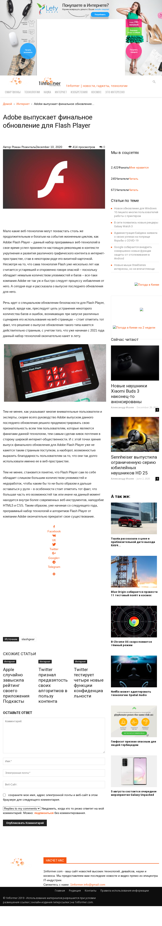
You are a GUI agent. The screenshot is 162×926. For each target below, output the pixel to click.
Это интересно (115, 92)
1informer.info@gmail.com (87, 884)
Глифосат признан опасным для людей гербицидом (133, 743)
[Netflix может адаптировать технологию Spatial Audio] (135, 671)
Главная (60, 890)
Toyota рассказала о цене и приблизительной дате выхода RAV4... (133, 542)
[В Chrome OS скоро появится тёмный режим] (135, 621)
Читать (133, 178)
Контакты (90, 890)
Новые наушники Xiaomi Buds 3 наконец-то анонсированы (129, 393)
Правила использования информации (124, 890)
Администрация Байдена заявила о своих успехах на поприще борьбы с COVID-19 (135, 236)
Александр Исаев (122, 407)
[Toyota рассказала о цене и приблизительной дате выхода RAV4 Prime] (135, 518)
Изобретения (79, 92)
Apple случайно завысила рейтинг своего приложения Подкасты (16, 685)
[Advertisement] (54, 216)
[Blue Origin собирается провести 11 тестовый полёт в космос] (135, 572)
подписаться (44, 813)
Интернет (61, 92)
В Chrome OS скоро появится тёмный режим (131, 643)
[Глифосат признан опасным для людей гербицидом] (135, 721)
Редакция (75, 890)
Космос (96, 92)
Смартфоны (12, 92)
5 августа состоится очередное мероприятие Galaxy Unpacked (134, 793)
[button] (154, 82)
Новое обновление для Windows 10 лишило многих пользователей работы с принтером (136, 212)
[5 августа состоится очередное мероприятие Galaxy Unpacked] (135, 771)
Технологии (32, 92)
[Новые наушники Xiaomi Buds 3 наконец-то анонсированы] (135, 362)
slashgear (28, 639)
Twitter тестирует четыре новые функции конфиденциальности (89, 683)
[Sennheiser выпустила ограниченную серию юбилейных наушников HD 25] (135, 434)
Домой (7, 103)
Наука (47, 92)
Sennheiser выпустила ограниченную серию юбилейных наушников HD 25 (134, 465)
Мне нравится (139, 167)
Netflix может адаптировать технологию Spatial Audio (131, 693)
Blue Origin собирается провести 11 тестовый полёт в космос (134, 593)
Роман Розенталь (24, 147)
